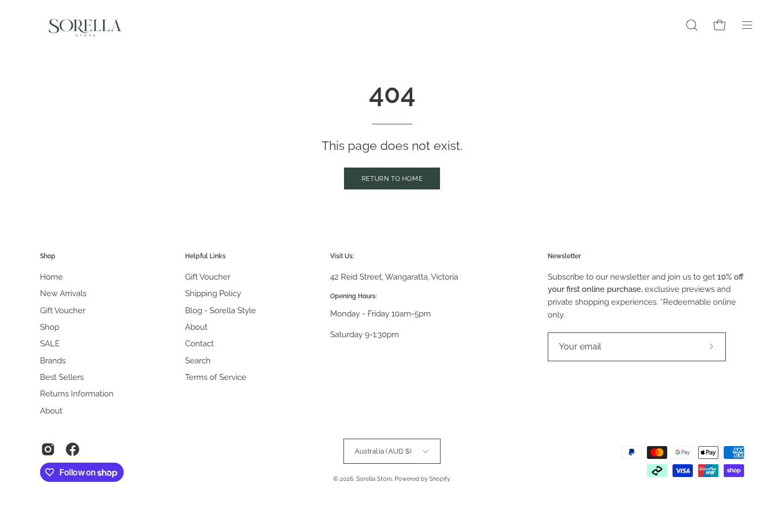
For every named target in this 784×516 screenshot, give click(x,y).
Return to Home (392, 178)
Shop (47, 256)
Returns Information (77, 394)
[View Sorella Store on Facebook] (73, 449)
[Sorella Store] (85, 25)
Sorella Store (374, 478)
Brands (53, 360)
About (51, 410)
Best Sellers (62, 377)
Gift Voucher (62, 310)
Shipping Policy (213, 293)
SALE (50, 343)
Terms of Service (215, 377)
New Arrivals (63, 293)
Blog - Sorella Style (220, 310)
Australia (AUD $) (383, 451)
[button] (692, 25)
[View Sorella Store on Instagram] (48, 449)
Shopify (439, 478)
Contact (199, 343)
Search (198, 360)
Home (51, 277)
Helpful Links (205, 256)
